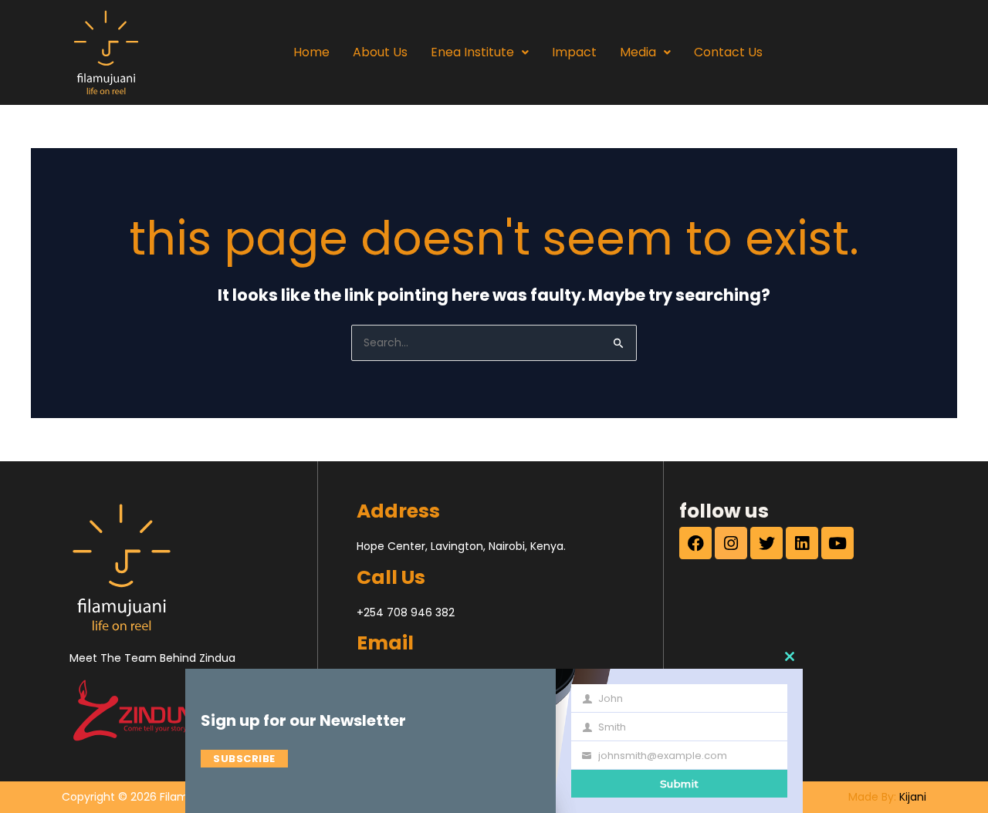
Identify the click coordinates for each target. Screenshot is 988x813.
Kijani (912, 797)
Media (638, 52)
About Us (380, 52)
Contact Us (728, 52)
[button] (479, 52)
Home (311, 52)
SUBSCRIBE (244, 758)
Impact (574, 52)
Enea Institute (472, 52)
